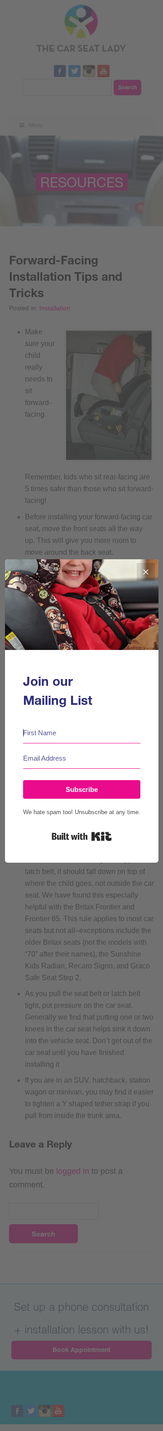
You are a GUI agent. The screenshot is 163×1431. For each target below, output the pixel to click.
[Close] (146, 572)
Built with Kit (82, 836)
